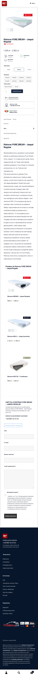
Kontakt (5, 595)
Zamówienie (6, 562)
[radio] (7, 77)
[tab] (19, 128)
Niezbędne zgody (12, 492)
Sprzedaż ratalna (7, 613)
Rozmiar (6, 74)
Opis (5, 128)
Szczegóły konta (7, 565)
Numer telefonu (9, 454)
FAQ (4, 580)
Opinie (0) (6, 138)
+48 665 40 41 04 (12, 418)
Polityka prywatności (9, 610)
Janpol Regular (7, 119)
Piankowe (6, 123)
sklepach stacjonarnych (27, 645)
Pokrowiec (7, 84)
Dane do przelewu (7, 592)
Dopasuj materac (13, 99)
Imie (5, 430)
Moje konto (6, 559)
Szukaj (19, 673)
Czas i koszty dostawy (9, 586)
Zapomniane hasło (8, 568)
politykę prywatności (17, 659)
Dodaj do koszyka (17, 91)
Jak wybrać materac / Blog (10, 583)
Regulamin (5, 607)
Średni (14, 119)
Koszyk (29, 671)
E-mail (6, 442)
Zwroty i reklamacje (8, 589)
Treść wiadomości (10, 466)
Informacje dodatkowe (10, 133)
